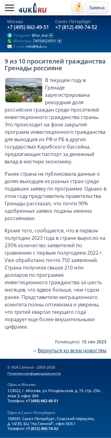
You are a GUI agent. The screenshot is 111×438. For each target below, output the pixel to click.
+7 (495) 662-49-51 (28, 27)
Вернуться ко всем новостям (72, 350)
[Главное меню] (9, 8)
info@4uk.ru (36, 46)
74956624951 (44, 41)
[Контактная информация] (77, 8)
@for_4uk (40, 35)
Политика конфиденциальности (34, 373)
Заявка (97, 7)
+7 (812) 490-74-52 (76, 27)
